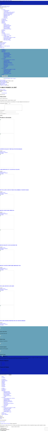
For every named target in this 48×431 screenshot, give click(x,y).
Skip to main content (9, 0)
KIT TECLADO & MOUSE (8, 13)
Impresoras (3, 21)
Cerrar (1, 416)
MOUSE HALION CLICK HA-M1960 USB (8, 245)
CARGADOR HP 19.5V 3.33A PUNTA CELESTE (10, 169)
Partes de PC (4, 23)
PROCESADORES (7, 28)
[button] (4, 152)
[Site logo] (2, 6)
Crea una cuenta (2, 421)
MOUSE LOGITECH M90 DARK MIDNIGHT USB (10, 265)
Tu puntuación (2, 103)
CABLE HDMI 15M (3, 82)
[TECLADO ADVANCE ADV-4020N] (7, 284)
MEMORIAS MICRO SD (8, 14)
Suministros (3, 33)
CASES (5, 396)
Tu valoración (2, 110)
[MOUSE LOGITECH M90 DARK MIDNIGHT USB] (7, 263)
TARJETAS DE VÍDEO (7, 395)
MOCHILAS (6, 16)
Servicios (3, 364)
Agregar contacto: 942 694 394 (5, 423)
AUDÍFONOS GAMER (7, 35)
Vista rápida (2, 153)
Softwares (3, 32)
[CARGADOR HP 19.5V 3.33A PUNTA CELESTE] (7, 167)
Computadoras (4, 19)
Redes (3, 31)
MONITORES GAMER (7, 38)
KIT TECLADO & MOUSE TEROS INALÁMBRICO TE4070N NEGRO (14, 189)
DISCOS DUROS (6, 24)
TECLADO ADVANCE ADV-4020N (7, 286)
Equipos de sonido (4, 20)
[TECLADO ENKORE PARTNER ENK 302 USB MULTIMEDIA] (7, 304)
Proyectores (3, 30)
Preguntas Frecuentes (5, 370)
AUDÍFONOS (6, 11)
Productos (3, 363)
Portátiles (3, 29)
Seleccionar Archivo (3, 428)
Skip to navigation (3, 0)
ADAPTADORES (6, 10)
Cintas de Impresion (7, 34)
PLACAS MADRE (7, 27)
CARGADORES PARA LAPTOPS (9, 12)
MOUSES (5, 17)
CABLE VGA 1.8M (3, 85)
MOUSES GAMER (7, 39)
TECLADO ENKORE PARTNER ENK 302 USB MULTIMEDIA (12, 320)
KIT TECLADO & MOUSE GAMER (9, 37)
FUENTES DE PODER (7, 25)
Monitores (3, 22)
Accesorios (3, 9)
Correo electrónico (3, 113)
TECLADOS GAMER (7, 71)
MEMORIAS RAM (7, 26)
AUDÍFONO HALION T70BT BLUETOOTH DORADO (11, 149)
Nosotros (3, 362)
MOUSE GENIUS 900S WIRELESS (7, 210)
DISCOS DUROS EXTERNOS (9, 64)
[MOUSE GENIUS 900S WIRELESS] (7, 208)
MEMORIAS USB (7, 15)
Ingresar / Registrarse (5, 414)
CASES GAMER (6, 36)
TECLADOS (6, 66)
